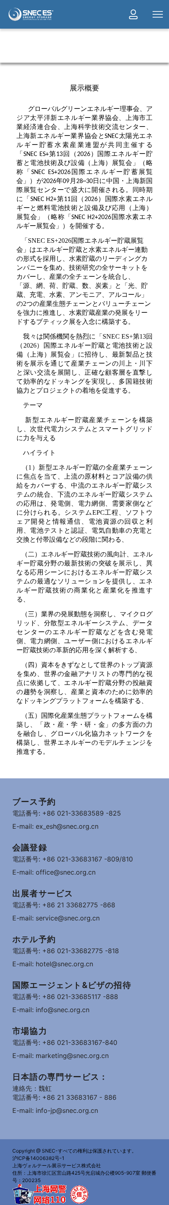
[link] (30, 14)
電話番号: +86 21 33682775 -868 (63, 905)
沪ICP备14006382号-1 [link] (38, 1158)
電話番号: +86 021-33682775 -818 (65, 951)
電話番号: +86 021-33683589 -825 (66, 813)
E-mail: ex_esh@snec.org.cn (55, 826)
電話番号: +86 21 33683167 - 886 (64, 1097)
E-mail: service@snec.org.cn (56, 918)
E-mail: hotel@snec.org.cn (52, 964)
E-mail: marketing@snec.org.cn (60, 1055)
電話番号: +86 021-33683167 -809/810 (72, 859)
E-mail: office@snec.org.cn (54, 872)
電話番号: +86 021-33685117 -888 (65, 996)
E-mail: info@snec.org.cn (50, 1010)
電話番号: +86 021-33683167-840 (64, 1042)
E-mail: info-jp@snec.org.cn (55, 1110)
